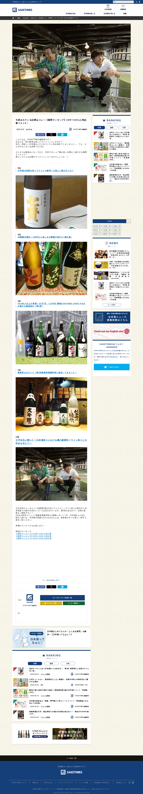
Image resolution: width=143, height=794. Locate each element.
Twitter (136, 2)
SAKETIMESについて (19, 782)
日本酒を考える (109, 13)
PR (42, 685)
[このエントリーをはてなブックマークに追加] (62, 134)
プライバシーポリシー (66, 782)
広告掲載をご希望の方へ (102, 782)
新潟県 (97, 226)
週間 (51, 663)
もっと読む (112, 305)
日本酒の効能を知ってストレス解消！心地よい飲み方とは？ (46, 171)
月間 (68, 663)
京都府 (116, 226)
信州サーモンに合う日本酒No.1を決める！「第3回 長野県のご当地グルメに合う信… (59, 670)
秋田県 (116, 234)
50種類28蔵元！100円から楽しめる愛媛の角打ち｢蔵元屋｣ (45, 237)
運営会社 (35, 782)
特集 (125, 13)
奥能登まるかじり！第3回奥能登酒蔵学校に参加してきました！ (47, 373)
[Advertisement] (51, 558)
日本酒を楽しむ (90, 13)
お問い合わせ (48, 782)
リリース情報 (45, 674)
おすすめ (29, 129)
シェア (41, 134)
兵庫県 (107, 226)
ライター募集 (83, 782)
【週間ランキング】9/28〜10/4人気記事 (34, 534)
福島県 (106, 234)
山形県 (97, 234)
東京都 (97, 230)
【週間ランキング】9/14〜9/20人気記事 (34, 538)
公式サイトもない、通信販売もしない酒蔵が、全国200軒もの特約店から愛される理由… (58, 680)
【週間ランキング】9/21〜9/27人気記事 (34, 536)
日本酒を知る (71, 13)
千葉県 (116, 230)
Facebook (139, 2)
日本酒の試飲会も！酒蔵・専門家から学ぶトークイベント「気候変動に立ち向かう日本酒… (58, 702)
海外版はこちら (121, 782)
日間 (35, 663)
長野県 (107, 230)
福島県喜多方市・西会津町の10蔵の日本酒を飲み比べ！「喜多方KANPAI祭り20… (59, 713)
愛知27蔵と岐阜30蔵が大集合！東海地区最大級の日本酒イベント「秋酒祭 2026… (58, 691)
